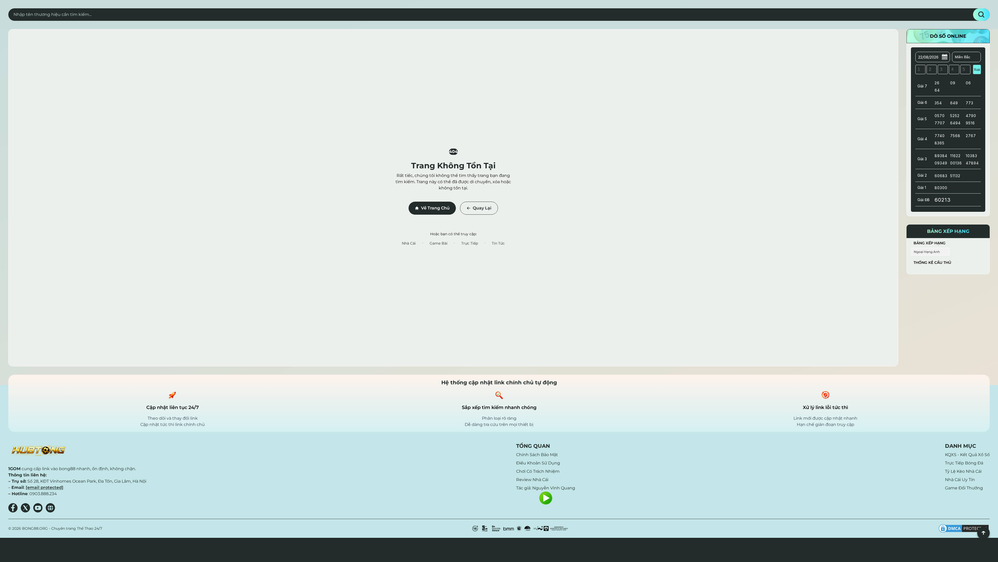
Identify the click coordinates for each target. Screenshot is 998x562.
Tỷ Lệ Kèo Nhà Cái (963, 471)
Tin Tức (498, 243)
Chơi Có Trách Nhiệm (538, 471)
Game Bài (439, 243)
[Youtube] (38, 508)
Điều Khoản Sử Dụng (538, 463)
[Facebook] (13, 508)
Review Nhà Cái (532, 479)
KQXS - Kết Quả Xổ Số (967, 454)
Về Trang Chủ (435, 208)
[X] (25, 508)
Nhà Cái (409, 243)
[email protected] (44, 487)
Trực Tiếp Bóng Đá (964, 463)
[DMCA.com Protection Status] (964, 528)
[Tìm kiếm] (981, 14)
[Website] (50, 508)
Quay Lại (482, 208)
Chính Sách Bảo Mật (537, 454)
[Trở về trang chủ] (38, 450)
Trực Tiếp (469, 243)
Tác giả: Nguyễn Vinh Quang (545, 488)
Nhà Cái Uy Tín (960, 479)
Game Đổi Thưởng (964, 488)
